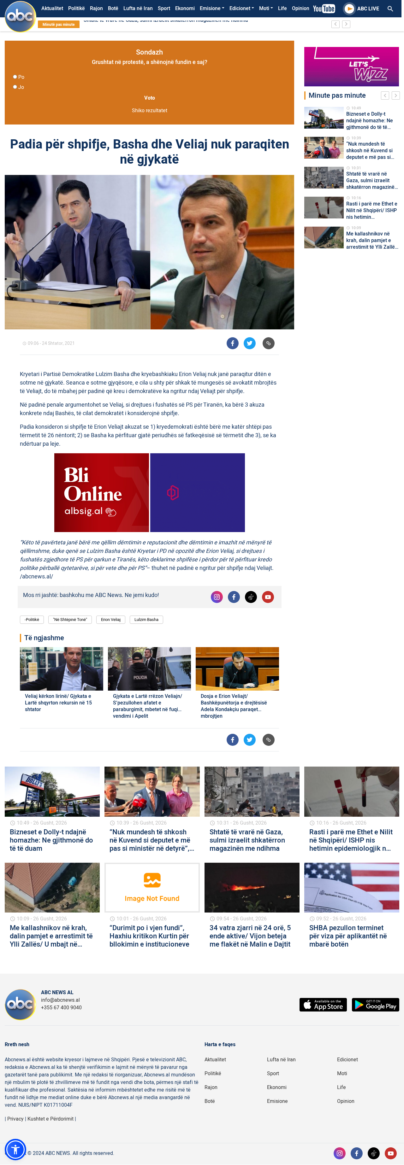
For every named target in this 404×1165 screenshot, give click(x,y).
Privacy (15, 1119)
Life (282, 8)
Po (21, 77)
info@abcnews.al (60, 1000)
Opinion (300, 8)
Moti (264, 8)
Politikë (76, 8)
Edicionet (239, 8)
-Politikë (32, 620)
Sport (164, 8)
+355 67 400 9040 (61, 1007)
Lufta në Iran (138, 8)
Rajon (96, 8)
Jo (21, 87)
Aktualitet (52, 8)
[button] (15, 1149)
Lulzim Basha (146, 620)
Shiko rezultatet (149, 110)
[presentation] (386, 96)
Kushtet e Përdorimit (50, 1119)
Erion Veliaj (111, 620)
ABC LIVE (368, 8)
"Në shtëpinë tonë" (70, 620)
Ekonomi (185, 8)
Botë (113, 8)
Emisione (210, 8)
